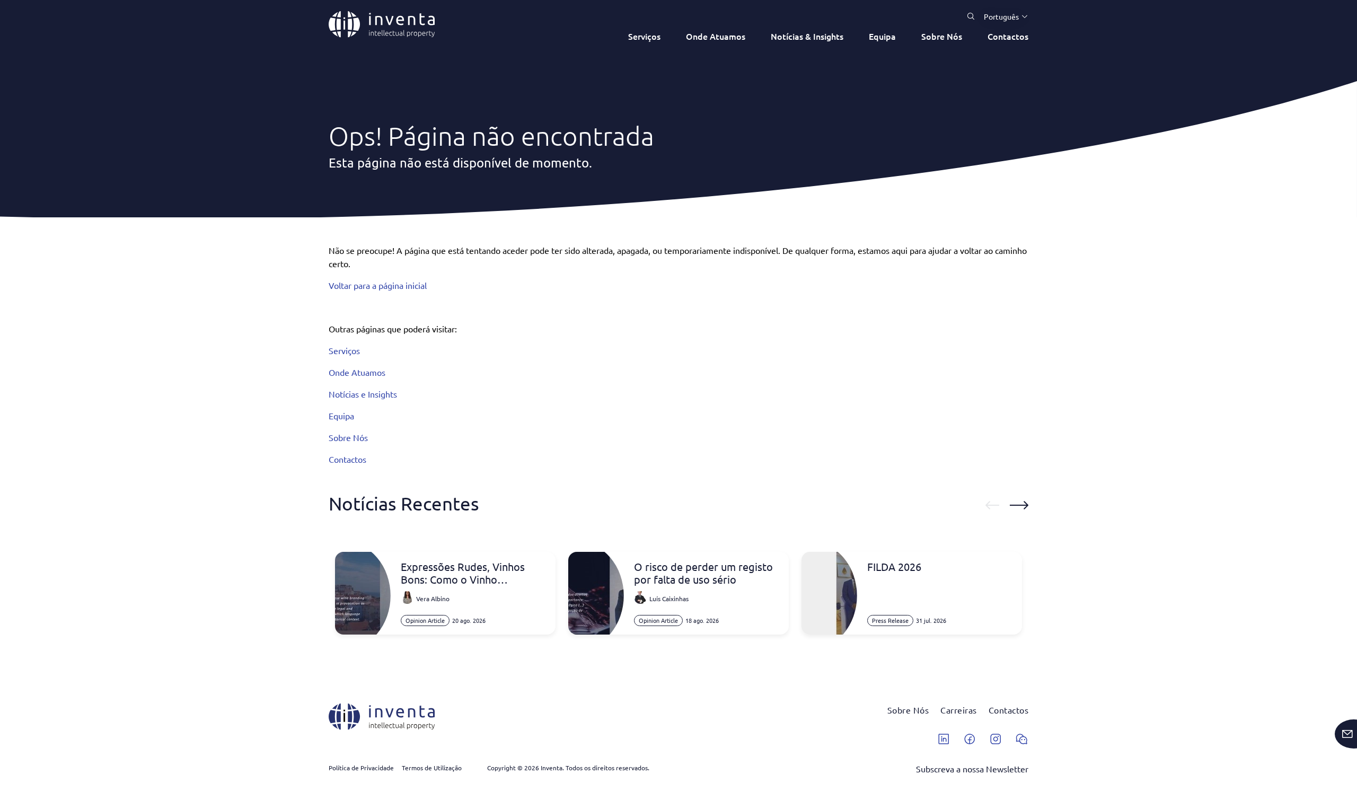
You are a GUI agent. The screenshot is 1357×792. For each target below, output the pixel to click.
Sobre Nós (941, 36)
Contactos (1008, 36)
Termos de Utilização (432, 767)
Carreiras (958, 710)
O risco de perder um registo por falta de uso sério (703, 573)
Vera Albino (433, 598)
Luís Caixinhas (669, 598)
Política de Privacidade (361, 767)
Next (1019, 505)
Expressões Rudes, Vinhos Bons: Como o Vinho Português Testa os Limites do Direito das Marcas (473, 573)
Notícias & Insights (807, 36)
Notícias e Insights (363, 394)
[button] (1001, 16)
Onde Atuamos (715, 36)
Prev (992, 505)
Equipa (882, 36)
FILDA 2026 (894, 566)
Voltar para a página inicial (378, 285)
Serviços (644, 36)
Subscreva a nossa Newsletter (972, 768)
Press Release (890, 620)
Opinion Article (425, 620)
